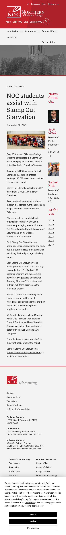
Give (26, 22)
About (10, 37)
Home (9, 86)
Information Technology (46, 475)
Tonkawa (35, 4)
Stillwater (53, 4)
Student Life (48, 31)
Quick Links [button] (48, 42)
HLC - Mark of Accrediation (19, 409)
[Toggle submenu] (21, 31)
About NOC (14, 475)
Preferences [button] (37, 506)
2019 (51, 244)
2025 (51, 220)
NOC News (19, 86)
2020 (51, 240)
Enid (44, 4)
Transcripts (12, 401)
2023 (51, 228)
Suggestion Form (14, 405)
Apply (8, 22)
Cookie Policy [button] (30, 503)
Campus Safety (43, 471)
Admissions (13, 31)
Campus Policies (43, 467)
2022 (51, 232)
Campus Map (42, 463)
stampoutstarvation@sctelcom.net (24, 352)
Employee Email (14, 397)
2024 (51, 224)
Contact (10, 393)
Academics (31, 31)
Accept (33, 515)
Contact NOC (36, 22)
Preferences (33, 528)
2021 (51, 236)
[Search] (46, 21)
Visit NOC (17, 22)
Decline (33, 521)
